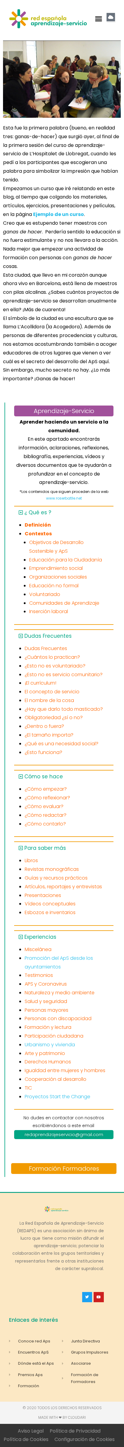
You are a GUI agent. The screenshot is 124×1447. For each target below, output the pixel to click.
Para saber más (45, 848)
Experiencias (40, 937)
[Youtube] (99, 1297)
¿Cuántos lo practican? (52, 657)
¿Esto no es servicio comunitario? (64, 674)
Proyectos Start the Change (57, 1096)
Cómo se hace (43, 776)
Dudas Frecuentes (48, 636)
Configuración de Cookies (84, 1439)
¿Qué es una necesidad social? (61, 743)
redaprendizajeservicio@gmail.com (64, 1134)
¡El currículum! (40, 682)
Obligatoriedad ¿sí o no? (54, 717)
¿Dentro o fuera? (44, 726)
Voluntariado (44, 594)
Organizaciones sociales (58, 576)
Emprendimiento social (56, 568)
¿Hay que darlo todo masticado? (64, 709)
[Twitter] (87, 1297)
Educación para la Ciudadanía (65, 559)
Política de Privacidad (75, 1430)
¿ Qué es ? (37, 512)
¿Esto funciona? (43, 752)
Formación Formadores (64, 1168)
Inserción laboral (48, 611)
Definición (38, 524)
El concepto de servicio (52, 691)
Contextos (38, 533)
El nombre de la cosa (49, 700)
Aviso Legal (31, 1430)
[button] (98, 19)
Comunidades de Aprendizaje (64, 603)
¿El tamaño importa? (49, 734)
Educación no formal (54, 585)
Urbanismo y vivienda (50, 1044)
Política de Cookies (26, 1439)
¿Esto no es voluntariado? (55, 665)
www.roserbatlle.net (64, 498)
